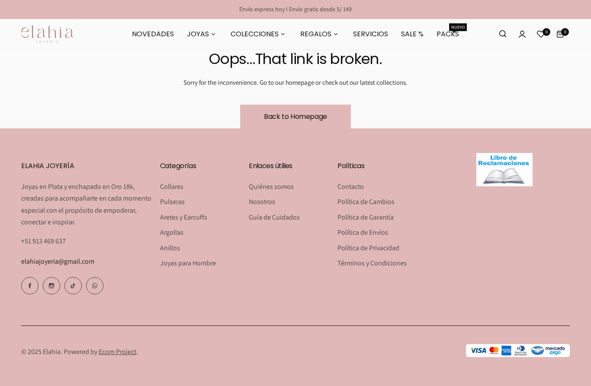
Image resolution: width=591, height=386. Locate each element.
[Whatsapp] (94, 285)
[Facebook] (30, 285)
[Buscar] (503, 34)
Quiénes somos (271, 186)
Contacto (350, 186)
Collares (171, 186)
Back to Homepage (295, 116)
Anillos (170, 247)
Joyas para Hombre (188, 263)
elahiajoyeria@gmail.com (57, 261)
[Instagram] (51, 285)
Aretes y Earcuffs (183, 217)
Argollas (171, 232)
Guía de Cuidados (274, 217)
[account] (522, 34)
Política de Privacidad (368, 247)
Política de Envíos (362, 232)
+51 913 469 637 (43, 241)
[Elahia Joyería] (47, 34)
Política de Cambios (366, 201)
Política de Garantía (365, 217)
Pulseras (172, 201)
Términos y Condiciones (372, 263)
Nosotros (262, 201)
